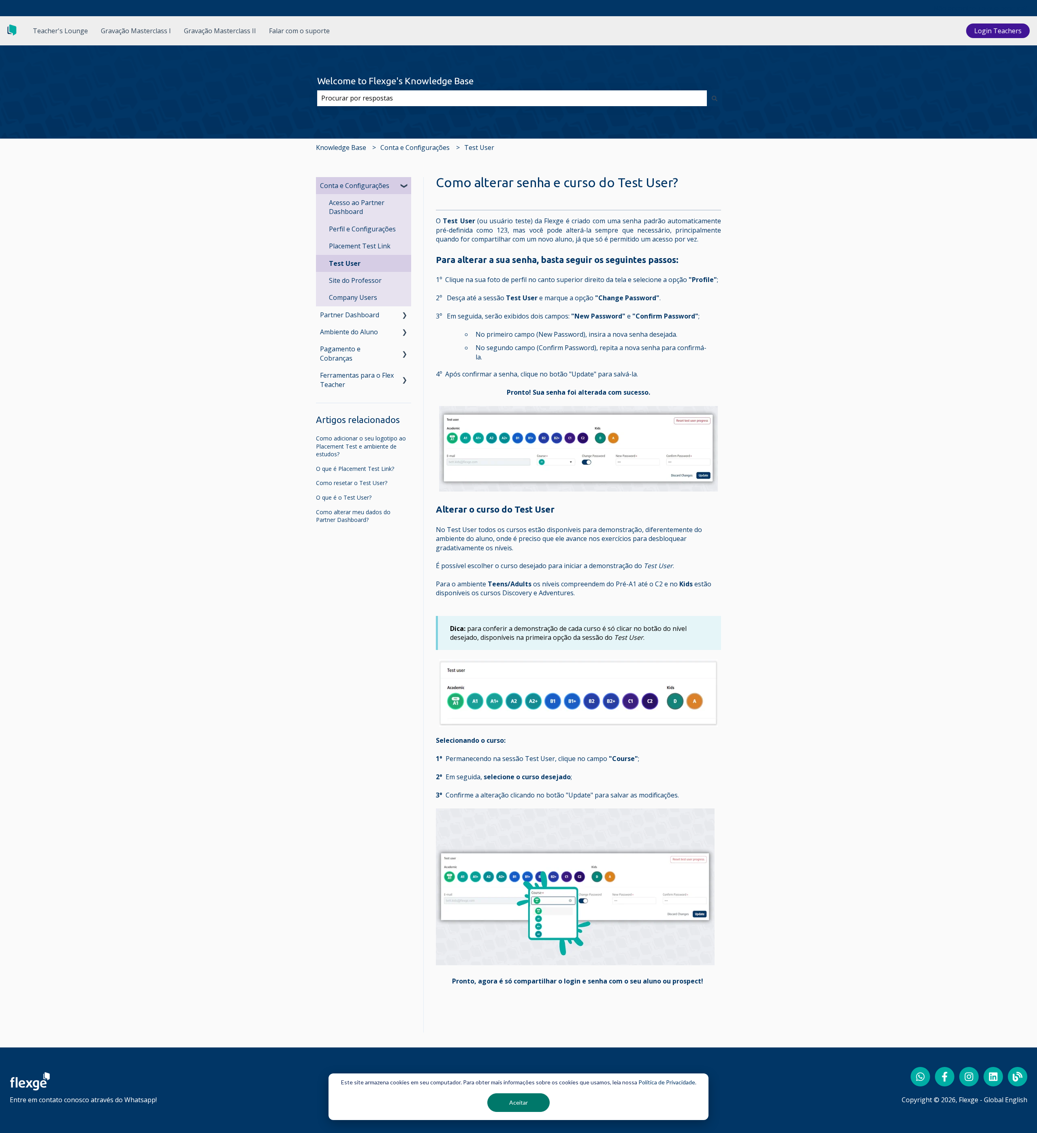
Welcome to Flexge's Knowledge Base (395, 81)
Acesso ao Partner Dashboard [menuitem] (356, 207)
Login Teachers (998, 30)
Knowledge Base (341, 147)
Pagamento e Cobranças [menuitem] (340, 353)
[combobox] (512, 98)
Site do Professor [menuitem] (355, 280)
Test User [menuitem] (345, 263)
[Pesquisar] (714, 98)
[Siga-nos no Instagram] (969, 1076)
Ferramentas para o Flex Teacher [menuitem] (357, 380)
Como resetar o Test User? (351, 483)
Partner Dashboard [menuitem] (349, 314)
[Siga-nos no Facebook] (944, 1076)
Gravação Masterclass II (220, 30)
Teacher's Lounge (60, 30)
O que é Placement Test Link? (355, 468)
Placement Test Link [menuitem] (359, 246)
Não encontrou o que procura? (980, 8)
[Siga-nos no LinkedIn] (993, 1076)
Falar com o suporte (299, 30)
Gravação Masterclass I (136, 30)
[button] (404, 186)
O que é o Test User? (343, 497)
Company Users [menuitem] (353, 297)
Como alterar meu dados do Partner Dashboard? (353, 516)
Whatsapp (140, 1099)
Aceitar (518, 1102)
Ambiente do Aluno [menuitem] (349, 331)
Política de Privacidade (666, 1082)
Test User (479, 147)
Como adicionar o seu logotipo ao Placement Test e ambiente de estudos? (361, 446)
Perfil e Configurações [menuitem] (362, 228)
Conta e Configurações (415, 147)
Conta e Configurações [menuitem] (354, 185)
